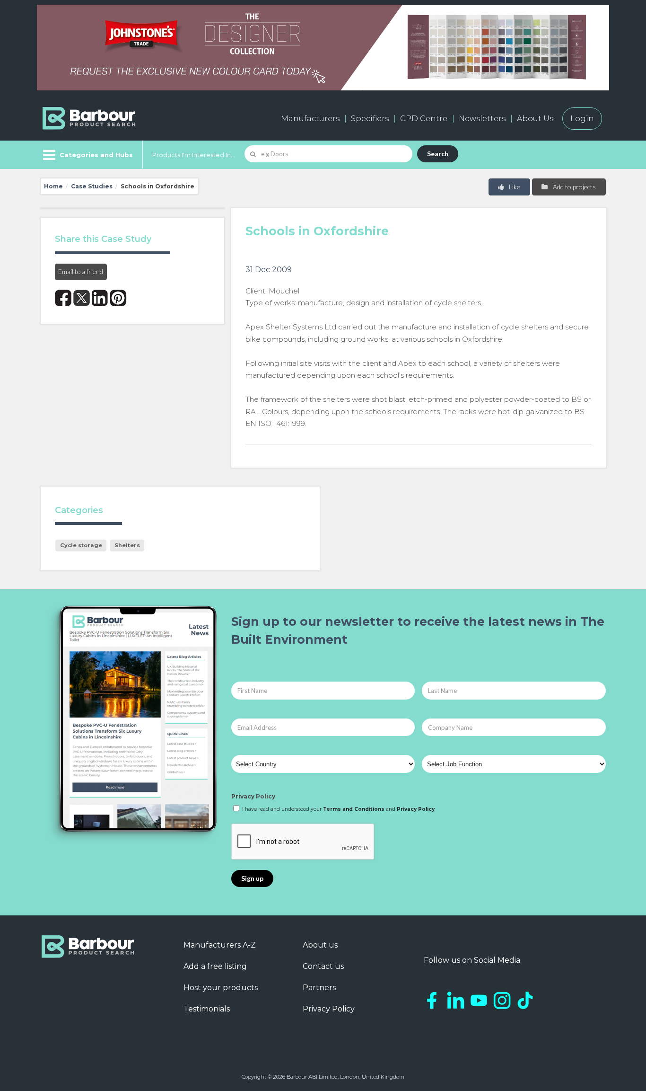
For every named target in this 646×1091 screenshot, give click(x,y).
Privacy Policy (253, 796)
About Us (535, 118)
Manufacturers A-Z (219, 944)
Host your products (220, 987)
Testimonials (206, 1008)
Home (53, 186)
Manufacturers (310, 118)
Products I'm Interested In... (193, 155)
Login (582, 118)
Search (437, 154)
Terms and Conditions (353, 809)
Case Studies (92, 186)
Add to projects (573, 187)
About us (320, 944)
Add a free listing (215, 966)
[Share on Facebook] (63, 298)
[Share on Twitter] (81, 298)
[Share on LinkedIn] (100, 298)
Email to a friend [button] (80, 271)
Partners (319, 987)
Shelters (127, 545)
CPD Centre (423, 118)
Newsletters (482, 118)
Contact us (323, 966)
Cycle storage (81, 545)
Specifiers (370, 118)
